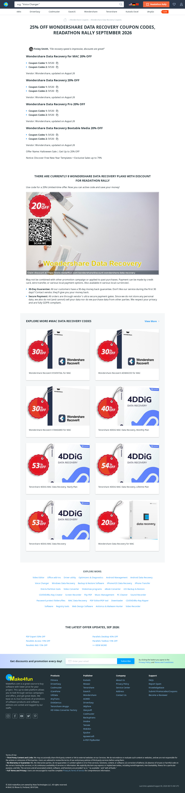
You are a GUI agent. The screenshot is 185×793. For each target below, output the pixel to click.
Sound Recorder (138, 594)
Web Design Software (82, 606)
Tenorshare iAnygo (60, 706)
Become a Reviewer (158, 695)
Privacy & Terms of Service (73, 770)
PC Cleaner (122, 594)
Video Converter (71, 589)
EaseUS (72, 11)
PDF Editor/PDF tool (99, 600)
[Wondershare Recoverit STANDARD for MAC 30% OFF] (58, 406)
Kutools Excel (132, 11)
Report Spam (155, 683)
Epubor (86, 732)
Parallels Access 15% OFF (38, 641)
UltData (54, 695)
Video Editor (38, 577)
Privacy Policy (145, 662)
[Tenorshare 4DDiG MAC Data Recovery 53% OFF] (58, 519)
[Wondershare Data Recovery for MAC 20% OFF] (127, 519)
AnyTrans (55, 698)
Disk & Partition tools (51, 589)
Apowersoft (88, 736)
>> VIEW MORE (99, 645)
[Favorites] (174, 4)
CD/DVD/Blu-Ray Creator (50, 594)
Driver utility (70, 577)
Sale (165, 11)
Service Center (123, 687)
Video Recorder (133, 606)
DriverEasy (35, 11)
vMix (19, 11)
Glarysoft (87, 710)
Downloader (117, 600)
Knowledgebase (156, 687)
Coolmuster (54, 11)
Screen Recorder (73, 594)
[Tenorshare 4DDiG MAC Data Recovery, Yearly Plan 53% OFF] (58, 463)
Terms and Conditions (164, 662)
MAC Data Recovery (77, 600)
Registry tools (62, 606)
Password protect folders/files (51, 600)
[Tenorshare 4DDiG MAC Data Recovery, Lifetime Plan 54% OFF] (127, 463)
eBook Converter (113, 589)
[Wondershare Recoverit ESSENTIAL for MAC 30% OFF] (58, 349)
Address (120, 691)
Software (49, 606)
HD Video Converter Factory (64, 710)
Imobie (86, 721)
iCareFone (55, 691)
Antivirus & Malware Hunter (109, 606)
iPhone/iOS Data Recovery (119, 583)
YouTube (21, 716)
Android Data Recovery (141, 577)
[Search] (121, 4)
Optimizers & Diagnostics (91, 577)
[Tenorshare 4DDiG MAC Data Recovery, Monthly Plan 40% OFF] (127, 406)
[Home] (66, 19)
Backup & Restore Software (91, 583)
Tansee (86, 725)
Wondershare (90, 11)
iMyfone (87, 706)
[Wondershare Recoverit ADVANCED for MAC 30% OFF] (127, 349)
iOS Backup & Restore (134, 589)
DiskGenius (56, 702)
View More (151, 321)
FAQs (151, 680)
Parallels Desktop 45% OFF (105, 636)
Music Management (104, 594)
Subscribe (126, 661)
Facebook (15, 716)
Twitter (28, 716)
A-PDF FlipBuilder (91, 740)
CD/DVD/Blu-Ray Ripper (137, 600)
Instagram (8, 716)
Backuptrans (89, 717)
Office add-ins (54, 577)
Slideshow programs (92, 589)
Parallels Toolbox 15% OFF (105, 641)
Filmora (54, 680)
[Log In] (181, 4)
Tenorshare (111, 11)
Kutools (86, 680)
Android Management (116, 577)
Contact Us (121, 695)
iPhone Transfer (142, 583)
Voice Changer (42, 583)
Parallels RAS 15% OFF (36, 645)
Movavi (86, 683)
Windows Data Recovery (63, 583)
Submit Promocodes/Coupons (163, 691)
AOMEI (86, 698)
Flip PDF (88, 594)
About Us (120, 680)
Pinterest (35, 716)
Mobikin (87, 728)
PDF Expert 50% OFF (35, 636)
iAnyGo (150, 11)
